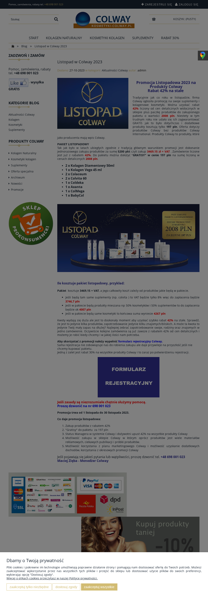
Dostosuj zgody (66, 587)
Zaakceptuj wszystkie (99, 587)
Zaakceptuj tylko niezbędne (29, 587)
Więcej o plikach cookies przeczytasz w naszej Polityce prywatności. (52, 578)
